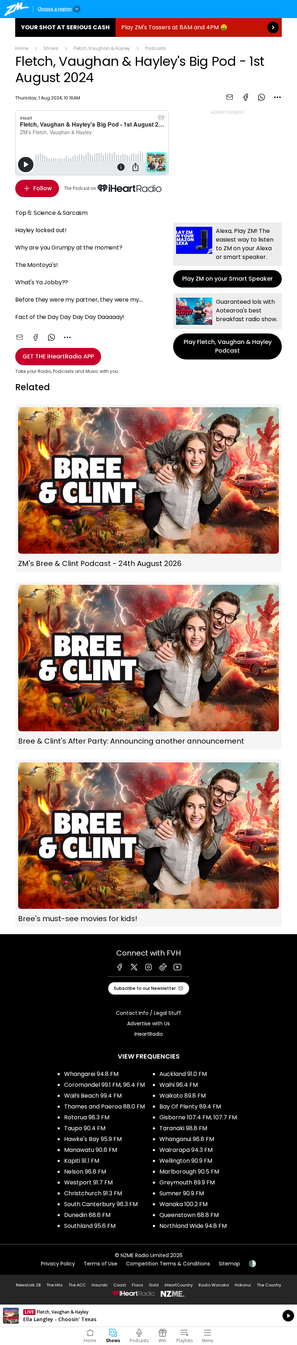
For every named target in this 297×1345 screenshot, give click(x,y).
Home (21, 48)
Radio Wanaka (213, 1285)
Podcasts (155, 48)
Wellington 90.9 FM (185, 1161)
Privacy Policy (58, 1263)
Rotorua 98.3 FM (86, 1117)
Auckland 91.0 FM (183, 1074)
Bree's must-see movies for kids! (148, 843)
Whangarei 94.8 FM (91, 1074)
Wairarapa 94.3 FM (186, 1150)
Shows (50, 48)
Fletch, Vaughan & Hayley (102, 48)
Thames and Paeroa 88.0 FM (104, 1106)
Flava (137, 1285)
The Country (269, 1285)
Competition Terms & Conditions (168, 1263)
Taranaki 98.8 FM (183, 1128)
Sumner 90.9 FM (181, 1193)
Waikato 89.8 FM (182, 1095)
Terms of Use (100, 1263)
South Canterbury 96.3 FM (101, 1204)
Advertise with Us (148, 1023)
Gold (154, 1285)
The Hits (54, 1285)
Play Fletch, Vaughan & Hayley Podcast (227, 326)
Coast (119, 1285)
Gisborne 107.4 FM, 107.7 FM (198, 1117)
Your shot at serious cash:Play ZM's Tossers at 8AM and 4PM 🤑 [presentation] (148, 27)
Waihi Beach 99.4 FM (93, 1095)
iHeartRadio (148, 1034)
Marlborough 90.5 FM (189, 1171)
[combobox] (277, 97)
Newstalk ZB (28, 1285)
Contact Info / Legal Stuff (148, 1013)
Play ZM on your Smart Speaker (227, 255)
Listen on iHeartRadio (148, 1316)
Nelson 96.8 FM (85, 1171)
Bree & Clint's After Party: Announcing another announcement (148, 665)
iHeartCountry (178, 1285)
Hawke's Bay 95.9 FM (93, 1139)
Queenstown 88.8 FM (189, 1215)
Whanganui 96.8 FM (186, 1139)
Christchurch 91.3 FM (93, 1193)
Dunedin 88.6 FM (87, 1215)
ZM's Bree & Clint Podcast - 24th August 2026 (148, 488)
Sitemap (229, 1263)
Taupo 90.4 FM (84, 1128)
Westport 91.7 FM (88, 1182)
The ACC (77, 1285)
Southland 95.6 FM (90, 1226)
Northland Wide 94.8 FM (193, 1226)
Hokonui (243, 1285)
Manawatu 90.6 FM (90, 1150)
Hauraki (100, 1285)
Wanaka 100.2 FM (183, 1204)
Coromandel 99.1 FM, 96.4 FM (104, 1085)
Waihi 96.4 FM (178, 1085)
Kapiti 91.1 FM (81, 1161)
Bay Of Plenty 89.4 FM (190, 1106)
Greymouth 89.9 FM (187, 1182)
